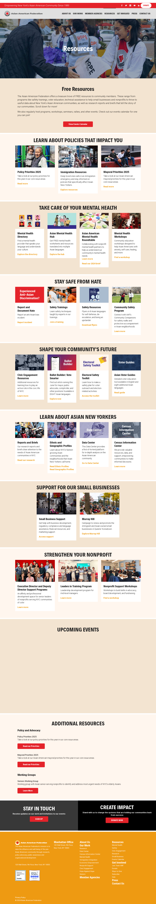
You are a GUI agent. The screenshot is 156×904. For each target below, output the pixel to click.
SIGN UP (39, 819)
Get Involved (119, 862)
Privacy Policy (20, 897)
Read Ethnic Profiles (59, 466)
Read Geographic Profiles (62, 469)
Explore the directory (27, 254)
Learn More (28, 791)
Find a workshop (122, 257)
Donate (114, 868)
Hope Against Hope (87, 871)
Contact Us (118, 883)
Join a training (56, 322)
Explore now (55, 399)
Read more (22, 183)
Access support (46, 536)
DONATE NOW (117, 820)
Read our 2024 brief (91, 263)
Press (115, 880)
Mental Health (85, 857)
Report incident (24, 322)
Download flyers (89, 325)
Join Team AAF (118, 866)
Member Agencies (90, 877)
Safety (114, 848)
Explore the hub (57, 254)
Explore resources (69, 189)
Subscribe (115, 874)
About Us (85, 842)
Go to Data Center (90, 463)
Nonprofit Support (86, 866)
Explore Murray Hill (91, 533)
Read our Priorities (31, 746)
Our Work (85, 845)
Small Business (117, 857)
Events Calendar (118, 859)
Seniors (82, 874)
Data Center (84, 851)
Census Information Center (90, 854)
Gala (113, 877)
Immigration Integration (88, 860)
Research (83, 848)
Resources (117, 842)
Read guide (119, 392)
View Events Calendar (78, 124)
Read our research (26, 460)
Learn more (87, 259)
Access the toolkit (90, 396)
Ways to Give (117, 871)
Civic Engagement (86, 868)
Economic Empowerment (89, 863)
